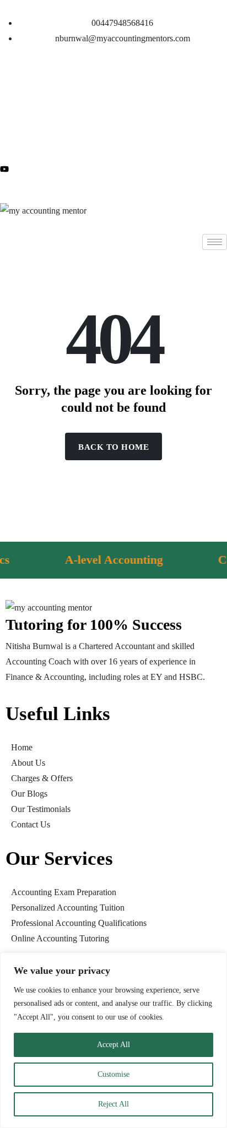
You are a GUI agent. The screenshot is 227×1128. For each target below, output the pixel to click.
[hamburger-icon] (214, 242)
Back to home (113, 447)
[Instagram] (113, 142)
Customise (113, 1074)
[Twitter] (113, 89)
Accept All (113, 1044)
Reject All (113, 1104)
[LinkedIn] (113, 115)
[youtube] (113, 168)
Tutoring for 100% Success (94, 624)
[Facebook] (113, 62)
